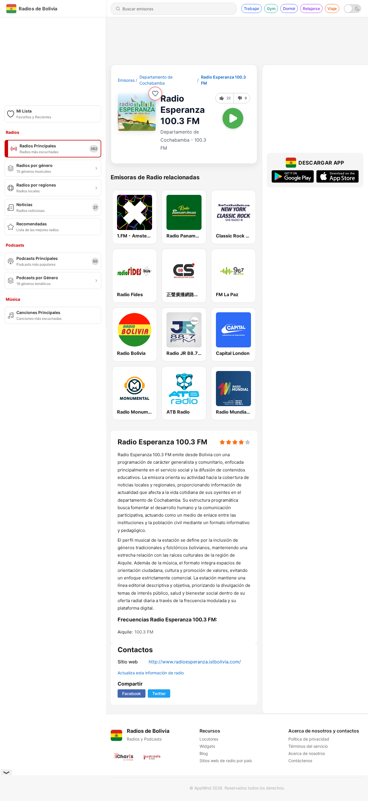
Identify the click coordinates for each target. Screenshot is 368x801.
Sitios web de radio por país (226, 760)
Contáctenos (300, 760)
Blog (204, 753)
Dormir (289, 8)
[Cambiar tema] (352, 8)
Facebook (131, 693)
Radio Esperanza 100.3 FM (223, 80)
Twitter (159, 693)
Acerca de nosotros (306, 753)
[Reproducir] (233, 118)
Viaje (332, 8)
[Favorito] (155, 93)
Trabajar (251, 8)
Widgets (207, 746)
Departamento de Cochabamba (155, 80)
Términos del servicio (308, 746)
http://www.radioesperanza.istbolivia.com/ (195, 662)
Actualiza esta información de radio (151, 672)
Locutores (209, 739)
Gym (271, 8)
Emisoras (126, 80)
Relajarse (311, 8)
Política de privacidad (308, 739)
